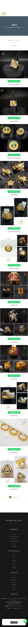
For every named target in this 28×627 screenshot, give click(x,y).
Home (6, 27)
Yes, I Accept (14, 622)
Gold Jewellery (12, 27)
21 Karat (18, 27)
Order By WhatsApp (14, 81)
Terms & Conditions (14, 541)
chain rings (14, 452)
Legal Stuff (14, 546)
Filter (14, 42)
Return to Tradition (14, 84)
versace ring (14, 489)
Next (16, 497)
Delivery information (14, 536)
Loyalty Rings (14, 121)
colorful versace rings (14, 231)
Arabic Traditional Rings (14, 158)
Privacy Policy (14, 539)
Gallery (14, 543)
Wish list (14, 582)
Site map (14, 567)
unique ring (14, 305)
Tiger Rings (14, 195)
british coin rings (14, 268)
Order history (14, 579)
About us (14, 534)
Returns (14, 565)
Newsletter (14, 584)
